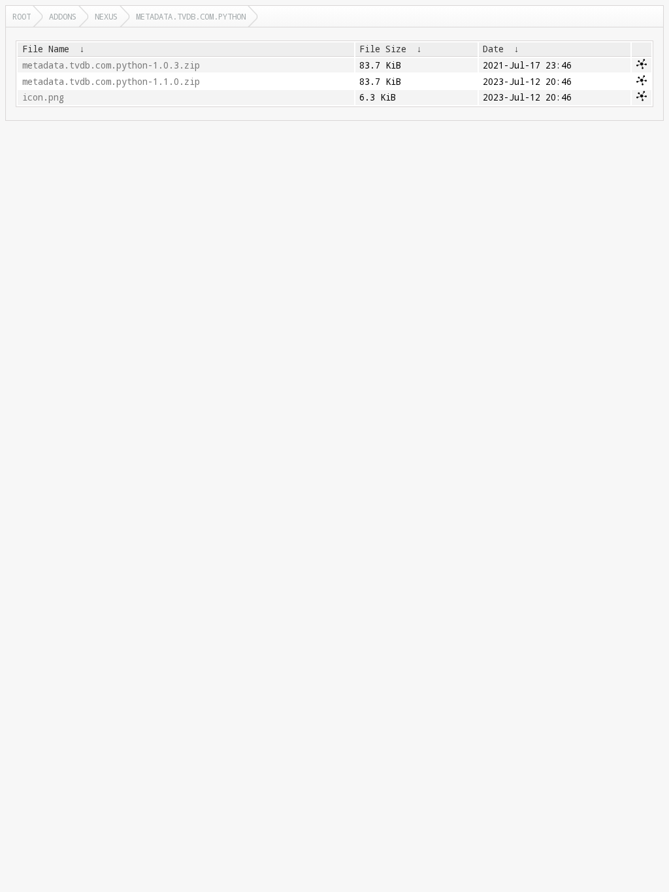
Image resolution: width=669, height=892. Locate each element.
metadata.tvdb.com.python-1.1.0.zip (111, 82)
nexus (106, 16)
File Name (45, 49)
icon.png (43, 97)
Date (493, 49)
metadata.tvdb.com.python (191, 16)
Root (21, 16)
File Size (382, 49)
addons (62, 16)
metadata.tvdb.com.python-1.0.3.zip (111, 65)
